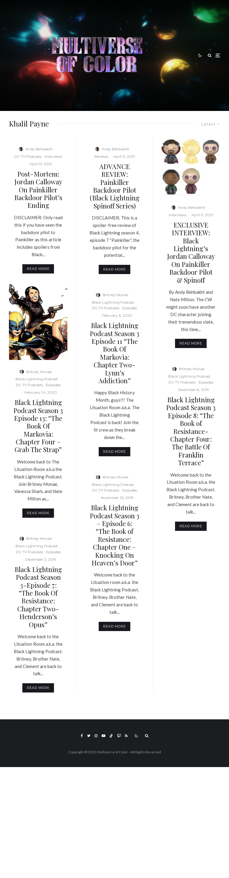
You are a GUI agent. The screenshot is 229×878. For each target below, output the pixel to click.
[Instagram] (96, 736)
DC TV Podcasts (27, 156)
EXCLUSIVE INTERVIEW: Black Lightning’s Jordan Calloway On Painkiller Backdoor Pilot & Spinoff (191, 252)
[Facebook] (82, 736)
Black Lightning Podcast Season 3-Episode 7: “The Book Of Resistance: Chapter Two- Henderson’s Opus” (38, 596)
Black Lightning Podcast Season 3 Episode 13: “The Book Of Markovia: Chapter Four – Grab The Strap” (38, 426)
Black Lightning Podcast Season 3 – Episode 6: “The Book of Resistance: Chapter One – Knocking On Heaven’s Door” (114, 535)
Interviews (53, 156)
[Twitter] (88, 736)
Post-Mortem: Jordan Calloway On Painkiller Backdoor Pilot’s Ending (38, 189)
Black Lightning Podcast (37, 379)
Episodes (53, 385)
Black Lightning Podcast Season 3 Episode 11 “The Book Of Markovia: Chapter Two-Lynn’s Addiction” (114, 352)
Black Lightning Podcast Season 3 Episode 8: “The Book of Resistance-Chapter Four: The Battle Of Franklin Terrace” (191, 431)
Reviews (101, 156)
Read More (38, 269)
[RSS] (126, 736)
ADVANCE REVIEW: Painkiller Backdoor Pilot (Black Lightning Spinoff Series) (115, 186)
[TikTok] (111, 736)
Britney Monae (39, 372)
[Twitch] (119, 736)
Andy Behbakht (39, 149)
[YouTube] (103, 736)
